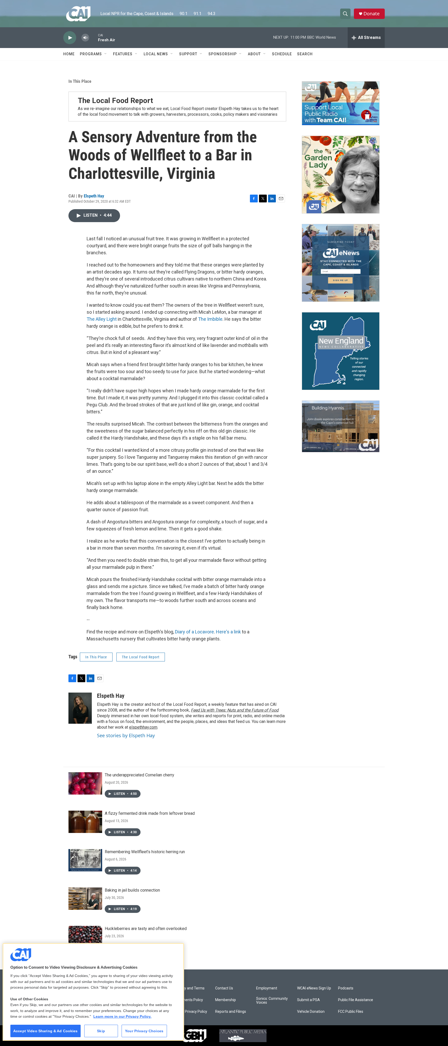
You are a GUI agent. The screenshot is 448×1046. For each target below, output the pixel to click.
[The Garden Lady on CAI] (340, 174)
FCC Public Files (350, 1012)
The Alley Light (102, 319)
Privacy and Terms (189, 988)
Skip (101, 1031)
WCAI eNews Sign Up (314, 988)
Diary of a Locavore (194, 631)
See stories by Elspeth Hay (126, 735)
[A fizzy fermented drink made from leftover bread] (85, 822)
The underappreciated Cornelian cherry (139, 774)
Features (122, 54)
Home (69, 54)
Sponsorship (222, 54)
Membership (225, 1000)
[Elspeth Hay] (80, 708)
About (254, 54)
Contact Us (224, 988)
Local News (156, 54)
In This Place (79, 81)
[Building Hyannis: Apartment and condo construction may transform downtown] (340, 426)
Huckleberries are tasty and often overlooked (146, 928)
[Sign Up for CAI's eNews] (340, 263)
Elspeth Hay (94, 196)
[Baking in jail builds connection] (85, 898)
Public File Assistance (355, 1000)
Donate (371, 13)
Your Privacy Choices (144, 1031)
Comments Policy (188, 1000)
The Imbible (210, 319)
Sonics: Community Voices (272, 1001)
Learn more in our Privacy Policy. (122, 1016)
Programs (91, 54)
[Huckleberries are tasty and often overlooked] (85, 937)
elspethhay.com (143, 727)
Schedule (282, 54)
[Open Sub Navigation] (106, 54)
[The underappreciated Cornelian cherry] (85, 783)
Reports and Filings (230, 1012)
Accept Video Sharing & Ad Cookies (45, 1031)
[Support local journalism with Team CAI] (340, 103)
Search (305, 54)
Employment (266, 988)
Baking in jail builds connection (132, 890)
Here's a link (228, 631)
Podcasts (345, 988)
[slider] (93, 37)
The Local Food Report (140, 657)
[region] (93, 992)
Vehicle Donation (311, 1012)
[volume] (85, 38)
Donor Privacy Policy (190, 1012)
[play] (70, 38)
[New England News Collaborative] (340, 351)
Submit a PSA (308, 1000)
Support (188, 54)
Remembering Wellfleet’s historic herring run (145, 851)
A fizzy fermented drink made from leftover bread (150, 813)
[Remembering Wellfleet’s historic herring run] (85, 860)
